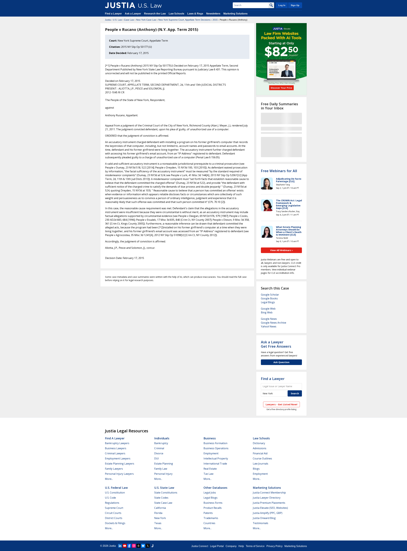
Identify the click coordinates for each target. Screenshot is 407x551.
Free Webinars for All (279, 171)
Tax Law (208, 474)
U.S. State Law (164, 488)
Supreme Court (114, 508)
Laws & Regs (195, 13)
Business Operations (216, 448)
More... (109, 479)
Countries (209, 523)
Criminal (159, 448)
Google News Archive (273, 322)
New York (160, 518)
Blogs (256, 468)
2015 (215, 19)
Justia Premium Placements (269, 502)
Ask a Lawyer (133, 13)
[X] (148, 546)
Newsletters (213, 13)
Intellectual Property (216, 458)
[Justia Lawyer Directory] (152, 546)
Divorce (158, 453)
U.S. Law (117, 19)
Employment (211, 453)
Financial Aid (260, 453)
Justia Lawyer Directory (266, 497)
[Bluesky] (143, 546)
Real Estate (210, 468)
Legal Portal (217, 546)
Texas (157, 523)
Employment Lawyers (117, 458)
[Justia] (120, 5)
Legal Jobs (210, 492)
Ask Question (281, 362)
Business (210, 438)
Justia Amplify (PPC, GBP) (267, 513)
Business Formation (215, 443)
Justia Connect (199, 546)
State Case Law (163, 502)
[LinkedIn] (120, 546)
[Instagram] (134, 546)
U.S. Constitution (115, 492)
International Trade (215, 463)
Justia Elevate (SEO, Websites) (270, 508)
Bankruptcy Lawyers (117, 443)
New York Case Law (146, 19)
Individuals (161, 438)
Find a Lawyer (113, 13)
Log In (281, 5)
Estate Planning (163, 463)
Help (241, 546)
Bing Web (266, 312)
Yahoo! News (268, 326)
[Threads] (138, 546)
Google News (269, 319)
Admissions (259, 448)
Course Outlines (262, 458)
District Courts (113, 518)
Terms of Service (255, 546)
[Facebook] (129, 546)
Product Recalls (213, 508)
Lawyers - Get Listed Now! (281, 404)
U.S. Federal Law (116, 488)
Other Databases (215, 488)
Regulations (112, 502)
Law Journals (260, 463)
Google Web (268, 308)
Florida (158, 513)
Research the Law (155, 13)
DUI (156, 458)
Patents (208, 513)
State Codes (161, 497)
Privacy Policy (274, 546)
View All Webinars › (281, 250)
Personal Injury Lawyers (119, 474)
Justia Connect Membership (269, 492)
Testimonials (260, 523)
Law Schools (176, 13)
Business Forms (213, 502)
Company (231, 546)
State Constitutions (165, 492)
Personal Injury (163, 474)
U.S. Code (110, 497)
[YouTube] (125, 546)
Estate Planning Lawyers (119, 463)
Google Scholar (270, 294)
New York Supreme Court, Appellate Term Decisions (184, 19)
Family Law (160, 468)
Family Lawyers (114, 468)
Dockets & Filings (115, 523)
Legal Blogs (268, 302)
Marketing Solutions (235, 13)
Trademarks (211, 518)
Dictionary (259, 443)
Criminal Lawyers (115, 453)
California (160, 508)
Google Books (269, 298)
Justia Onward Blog (264, 518)
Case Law (129, 19)
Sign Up (295, 5)
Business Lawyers (115, 448)
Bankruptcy (161, 443)
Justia (108, 19)
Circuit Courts (113, 513)
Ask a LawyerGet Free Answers (276, 344)
